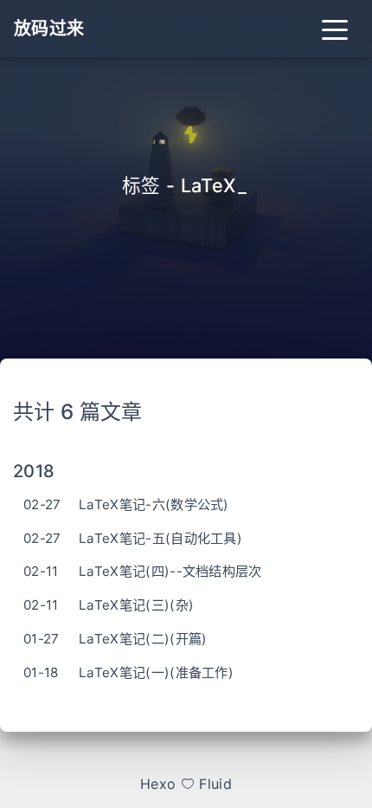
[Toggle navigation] (334, 28)
